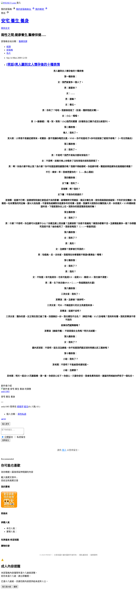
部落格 (9, 50)
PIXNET (48, 555)
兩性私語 (22, 414)
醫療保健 (23, 41)
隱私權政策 (83, 555)
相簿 (8, 47)
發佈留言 (5, 440)
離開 (15, 587)
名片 (8, 53)
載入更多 (5, 424)
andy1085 (5, 391)
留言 (26, 406)
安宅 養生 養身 (15, 20)
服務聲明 (93, 555)
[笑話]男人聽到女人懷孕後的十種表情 (33, 64)
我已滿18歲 (6, 587)
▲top (3, 419)
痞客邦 (20, 406)
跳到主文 (5, 28)
